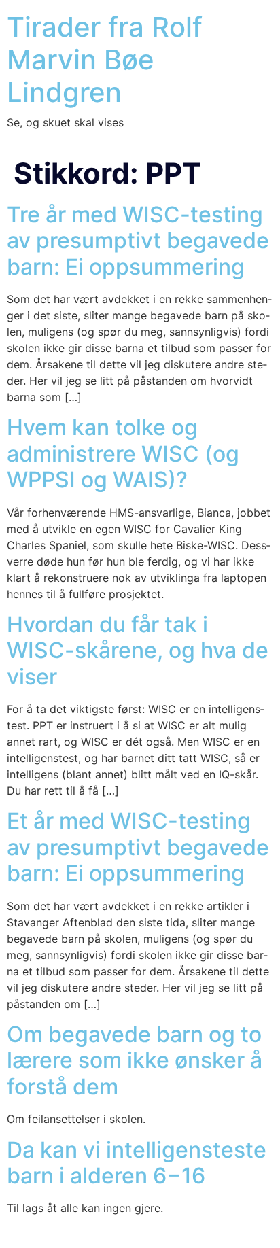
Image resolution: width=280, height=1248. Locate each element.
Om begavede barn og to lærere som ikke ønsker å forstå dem (134, 1060)
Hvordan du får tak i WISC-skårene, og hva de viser (137, 650)
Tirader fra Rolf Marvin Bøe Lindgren (105, 59)
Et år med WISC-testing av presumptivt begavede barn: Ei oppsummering (138, 847)
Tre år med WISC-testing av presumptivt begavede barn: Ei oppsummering (138, 240)
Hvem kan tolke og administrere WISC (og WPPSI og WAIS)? (123, 453)
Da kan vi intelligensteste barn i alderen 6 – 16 (136, 1163)
